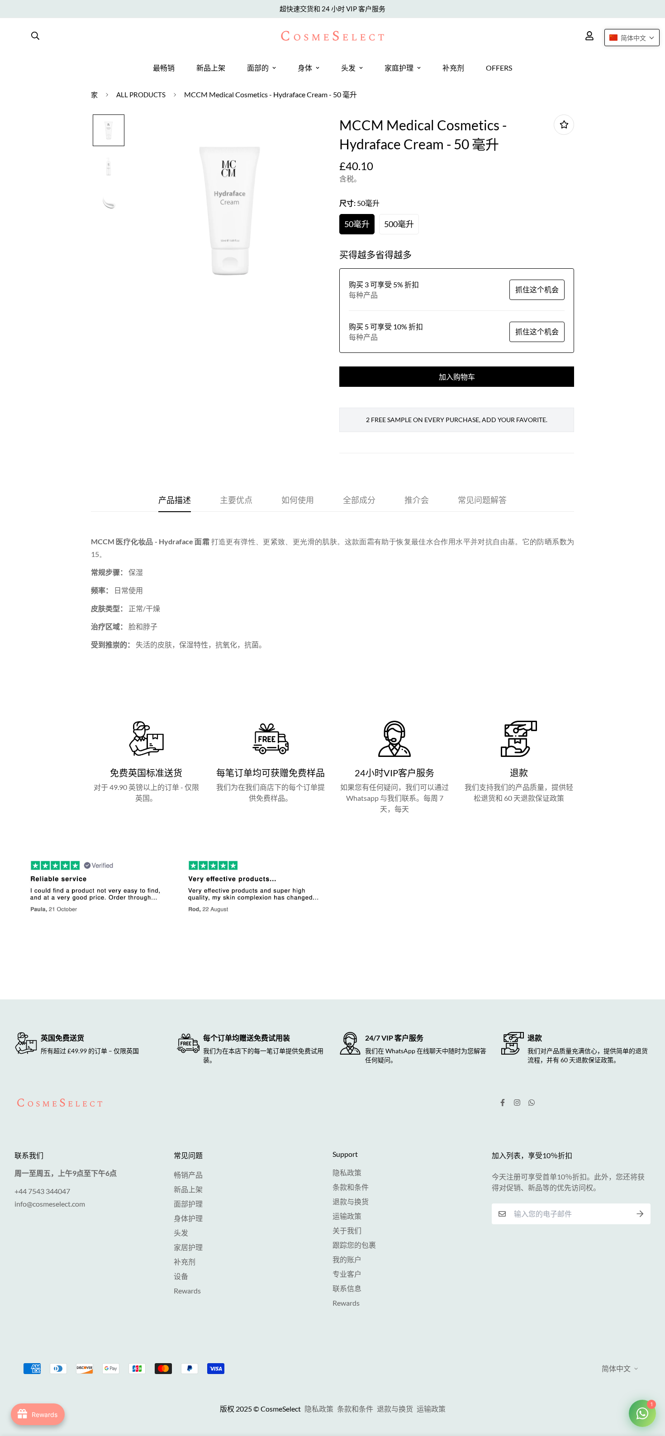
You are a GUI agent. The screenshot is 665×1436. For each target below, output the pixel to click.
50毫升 (357, 224)
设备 (181, 1276)
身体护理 (188, 1218)
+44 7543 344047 (42, 1191)
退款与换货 (350, 1201)
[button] (632, 37)
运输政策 (346, 1216)
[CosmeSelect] (332, 35)
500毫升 (399, 224)
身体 (305, 67)
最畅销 (164, 67)
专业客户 (346, 1274)
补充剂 (453, 67)
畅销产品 (188, 1174)
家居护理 (188, 1247)
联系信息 (346, 1288)
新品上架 (210, 67)
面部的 (258, 67)
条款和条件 (350, 1187)
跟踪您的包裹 (354, 1245)
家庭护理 (399, 67)
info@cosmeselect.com (49, 1203)
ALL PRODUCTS (141, 94)
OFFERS (499, 67)
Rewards (187, 1290)
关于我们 (346, 1230)
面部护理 (188, 1203)
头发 (348, 67)
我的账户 (346, 1259)
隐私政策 (346, 1172)
